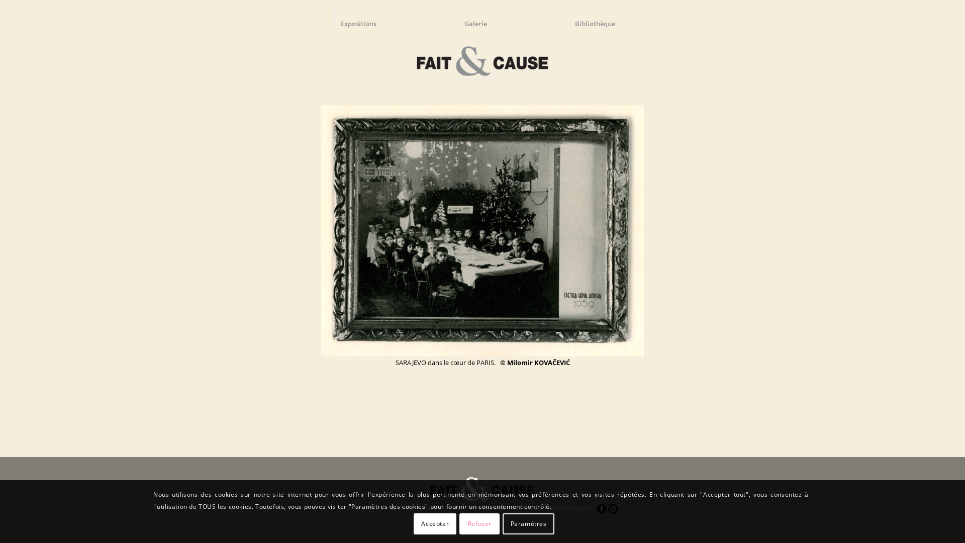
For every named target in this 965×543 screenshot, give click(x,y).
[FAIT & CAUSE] (482, 57)
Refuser (480, 523)
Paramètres (529, 523)
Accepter (435, 523)
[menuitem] (363, 17)
